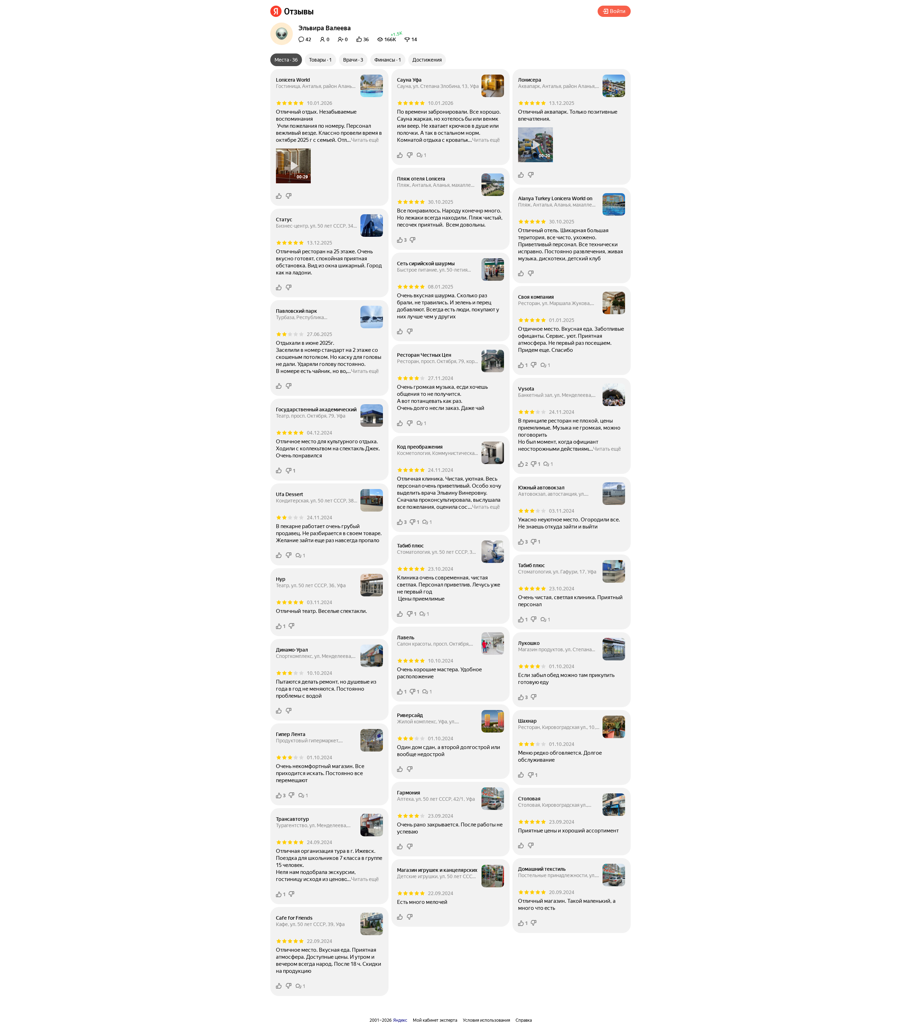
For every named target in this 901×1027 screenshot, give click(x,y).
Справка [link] (524, 1020)
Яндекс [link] (400, 1020)
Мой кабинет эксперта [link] (435, 1020)
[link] (292, 11)
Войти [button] (617, 11)
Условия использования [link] (486, 1020)
